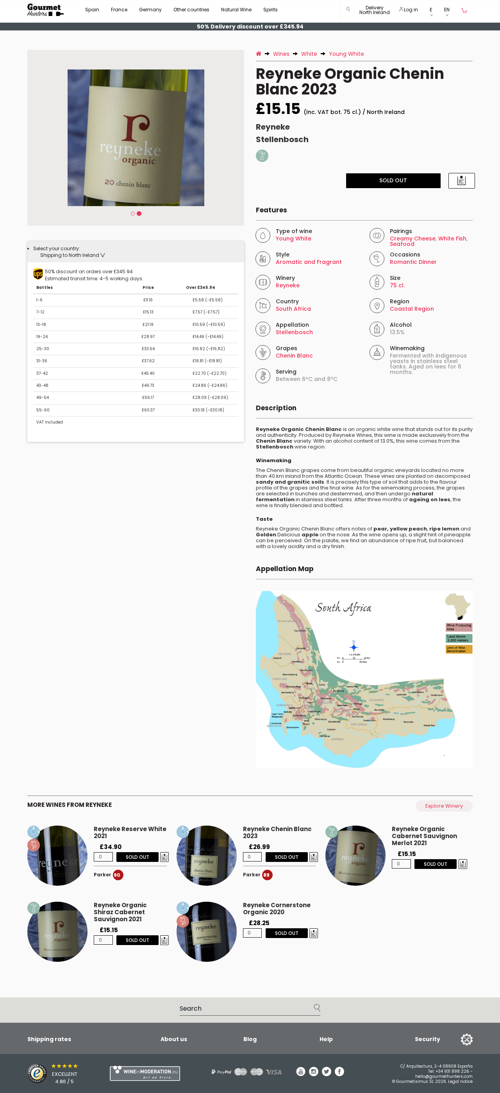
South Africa (293, 309)
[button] (374, 11)
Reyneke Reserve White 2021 (130, 832)
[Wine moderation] (143, 1073)
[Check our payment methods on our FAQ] (243, 1071)
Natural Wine (236, 9)
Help (326, 1039)
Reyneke (273, 126)
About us (174, 1039)
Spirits (270, 9)
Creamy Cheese (413, 238)
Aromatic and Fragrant (309, 262)
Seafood (402, 244)
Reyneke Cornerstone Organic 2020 (277, 908)
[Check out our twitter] (326, 1074)
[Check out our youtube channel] (300, 1074)
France (119, 9)
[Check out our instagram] (313, 1074)
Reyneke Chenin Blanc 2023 (277, 832)
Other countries (191, 9)
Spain (92, 9)
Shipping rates (49, 1039)
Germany (150, 9)
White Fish (452, 238)
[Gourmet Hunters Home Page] (45, 9)
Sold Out (393, 180)
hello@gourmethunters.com (444, 1076)
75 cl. (397, 285)
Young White (293, 238)
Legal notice (460, 1081)
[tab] (135, 251)
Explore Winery (444, 806)
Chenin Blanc (294, 356)
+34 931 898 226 (452, 1071)
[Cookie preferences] (457, 1039)
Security (427, 1039)
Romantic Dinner (413, 262)
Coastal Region (412, 309)
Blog (250, 1039)
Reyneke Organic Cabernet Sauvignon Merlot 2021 (424, 836)
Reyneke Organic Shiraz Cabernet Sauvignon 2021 (120, 912)
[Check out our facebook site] (339, 1074)
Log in (410, 9)
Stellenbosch (282, 139)
